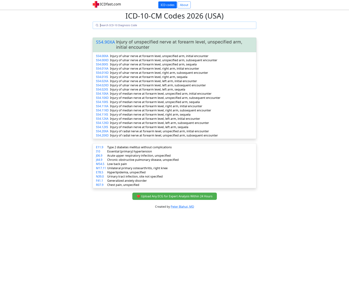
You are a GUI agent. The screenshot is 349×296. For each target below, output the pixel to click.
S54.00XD (102, 60)
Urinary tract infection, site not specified (135, 176)
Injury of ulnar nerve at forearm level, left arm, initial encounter (153, 81)
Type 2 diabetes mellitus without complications (139, 147)
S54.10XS (102, 102)
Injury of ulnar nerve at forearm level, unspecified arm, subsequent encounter (163, 60)
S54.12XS (102, 127)
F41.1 (99, 181)
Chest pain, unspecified (123, 185)
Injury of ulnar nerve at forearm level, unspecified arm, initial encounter (159, 56)
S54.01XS (102, 77)
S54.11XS (102, 114)
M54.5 (100, 164)
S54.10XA (102, 94)
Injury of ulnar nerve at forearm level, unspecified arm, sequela (153, 64)
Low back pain (117, 164)
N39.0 (100, 176)
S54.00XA (102, 56)
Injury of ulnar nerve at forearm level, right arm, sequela (148, 77)
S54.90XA (105, 42)
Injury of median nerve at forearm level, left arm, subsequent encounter (159, 123)
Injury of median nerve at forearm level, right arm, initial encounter (156, 106)
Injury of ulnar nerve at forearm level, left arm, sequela (147, 89)
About (184, 5)
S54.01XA (102, 69)
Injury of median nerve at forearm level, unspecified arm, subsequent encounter (165, 98)
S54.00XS (102, 64)
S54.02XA (102, 81)
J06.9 (99, 156)
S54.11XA (102, 106)
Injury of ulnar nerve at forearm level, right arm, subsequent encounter (159, 73)
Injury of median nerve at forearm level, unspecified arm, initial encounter (161, 94)
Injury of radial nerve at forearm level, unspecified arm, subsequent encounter (164, 135)
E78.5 (99, 172)
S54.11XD (102, 110)
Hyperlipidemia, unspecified (126, 172)
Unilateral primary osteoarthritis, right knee (137, 168)
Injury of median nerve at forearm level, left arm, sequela (149, 127)
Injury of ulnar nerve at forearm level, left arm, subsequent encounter (158, 85)
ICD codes (167, 5)
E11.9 (99, 147)
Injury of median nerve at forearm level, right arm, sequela (150, 114)
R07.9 (99, 185)
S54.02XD (102, 85)
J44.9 (99, 160)
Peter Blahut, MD (182, 207)
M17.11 (101, 168)
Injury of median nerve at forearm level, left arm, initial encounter (155, 119)
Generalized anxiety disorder (127, 181)
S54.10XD (102, 98)
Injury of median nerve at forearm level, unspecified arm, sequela (155, 102)
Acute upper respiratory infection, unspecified (139, 156)
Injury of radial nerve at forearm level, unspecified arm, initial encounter (159, 131)
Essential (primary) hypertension (129, 151)
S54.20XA (102, 131)
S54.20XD (102, 135)
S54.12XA (102, 119)
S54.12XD (102, 123)
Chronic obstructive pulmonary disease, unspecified (143, 160)
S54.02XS (102, 89)
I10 (98, 151)
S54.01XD (102, 73)
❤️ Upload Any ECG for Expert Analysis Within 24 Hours (174, 196)
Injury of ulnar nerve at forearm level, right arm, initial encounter (154, 69)
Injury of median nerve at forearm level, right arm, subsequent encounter (160, 110)
